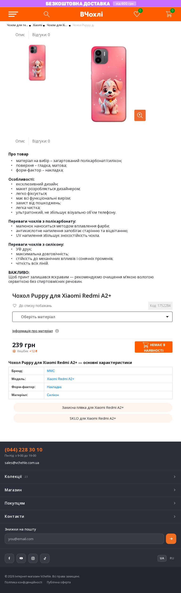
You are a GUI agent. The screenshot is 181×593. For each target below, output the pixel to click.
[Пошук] (46, 14)
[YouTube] (21, 558)
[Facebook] (9, 558)
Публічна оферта (59, 582)
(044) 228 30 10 (23, 449)
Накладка (54, 387)
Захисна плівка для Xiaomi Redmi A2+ (93, 407)
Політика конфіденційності (23, 582)
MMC (51, 371)
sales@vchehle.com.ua (22, 463)
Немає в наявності (154, 347)
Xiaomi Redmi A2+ (60, 379)
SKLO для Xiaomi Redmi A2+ (93, 418)
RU (172, 558)
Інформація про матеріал (32, 331)
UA (59, 6)
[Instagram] (33, 558)
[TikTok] (44, 558)
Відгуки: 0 (41, 35)
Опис (20, 34)
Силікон (53, 395)
